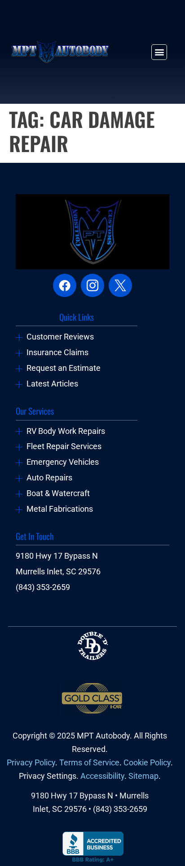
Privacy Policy (31, 762)
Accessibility (102, 776)
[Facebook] (64, 285)
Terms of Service (89, 762)
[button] (159, 52)
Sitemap (143, 776)
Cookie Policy (147, 762)
